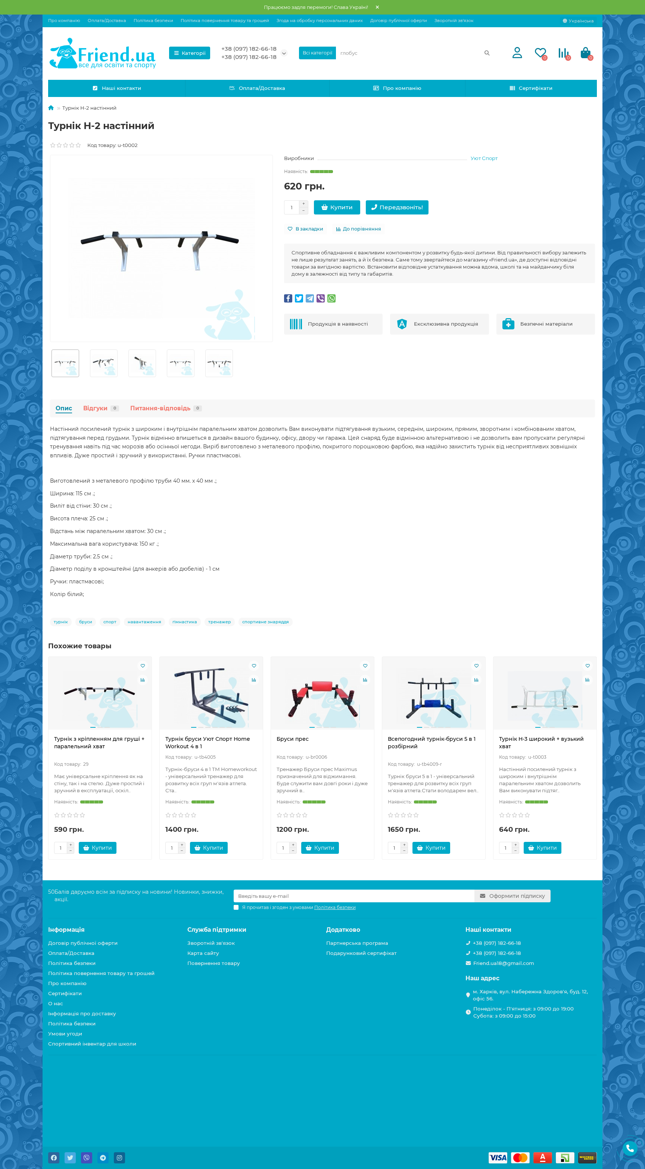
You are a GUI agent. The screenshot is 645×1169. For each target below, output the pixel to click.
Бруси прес (293, 739)
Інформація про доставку (82, 1013)
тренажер (219, 621)
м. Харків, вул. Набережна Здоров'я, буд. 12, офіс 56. (530, 995)
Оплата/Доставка (107, 20)
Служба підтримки (216, 929)
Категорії (194, 53)
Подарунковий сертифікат (361, 953)
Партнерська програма (357, 943)
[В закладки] (142, 666)
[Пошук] (487, 53)
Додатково (343, 929)
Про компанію (64, 20)
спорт (109, 621)
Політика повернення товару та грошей (225, 20)
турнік (61, 621)
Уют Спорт (484, 158)
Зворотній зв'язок (454, 20)
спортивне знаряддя (265, 621)
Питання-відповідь (164, 408)
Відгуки (99, 408)
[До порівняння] (142, 680)
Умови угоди (65, 1034)
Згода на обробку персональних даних (320, 20)
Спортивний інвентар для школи (92, 1044)
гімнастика (184, 621)
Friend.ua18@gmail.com (503, 963)
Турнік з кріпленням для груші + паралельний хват (99, 743)
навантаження (144, 621)
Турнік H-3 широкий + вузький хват (541, 743)
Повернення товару (213, 963)
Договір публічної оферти (398, 20)
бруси (85, 621)
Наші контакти (121, 88)
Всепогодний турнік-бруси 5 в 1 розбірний (432, 743)
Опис (64, 408)
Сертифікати (535, 88)
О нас (55, 1003)
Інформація (66, 929)
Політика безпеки (153, 20)
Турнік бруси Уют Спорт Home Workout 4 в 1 (207, 743)
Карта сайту (203, 953)
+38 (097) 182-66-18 (249, 48)
